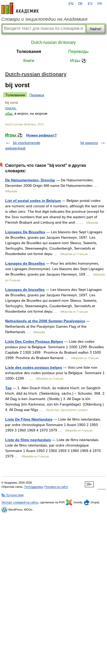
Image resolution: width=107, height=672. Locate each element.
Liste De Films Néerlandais (28, 419)
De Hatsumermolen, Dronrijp (30, 180)
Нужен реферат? (41, 135)
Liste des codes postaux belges (33, 367)
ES (90, 4)
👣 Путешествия (12, 495)
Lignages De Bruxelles (25, 232)
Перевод (36, 95)
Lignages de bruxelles (25, 289)
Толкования (28, 51)
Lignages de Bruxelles (25, 263)
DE (80, 4)
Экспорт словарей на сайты (19, 502)
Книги (28, 60)
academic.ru (20, 8)
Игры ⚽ (78, 60)
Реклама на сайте (56, 486)
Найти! (95, 29)
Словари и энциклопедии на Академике (44, 19)
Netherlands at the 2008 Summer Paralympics (45, 321)
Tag (8, 388)
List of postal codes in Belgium (33, 200)
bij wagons (89, 143)
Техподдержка (33, 486)
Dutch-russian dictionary (53, 42)
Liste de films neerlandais (28, 440)
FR (99, 4)
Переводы (78, 51)
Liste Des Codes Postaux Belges (34, 341)
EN (71, 4)
